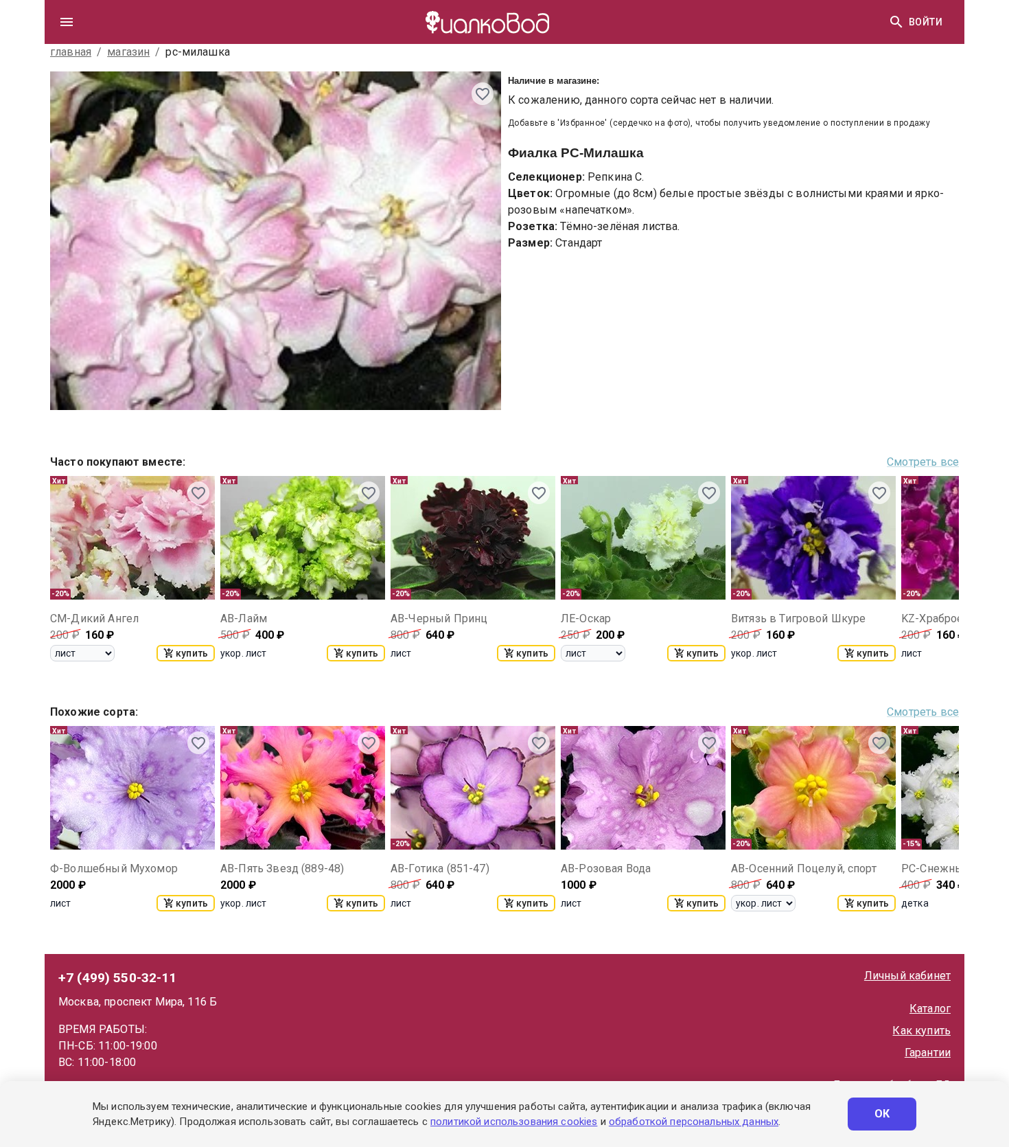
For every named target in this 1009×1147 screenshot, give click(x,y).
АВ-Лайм (243, 618)
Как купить (921, 1030)
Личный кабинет (907, 975)
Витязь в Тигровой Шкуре (798, 618)
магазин (128, 51)
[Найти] (896, 22)
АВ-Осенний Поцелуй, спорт (804, 868)
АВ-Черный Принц (439, 618)
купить (192, 653)
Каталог (930, 1008)
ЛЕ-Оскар (586, 618)
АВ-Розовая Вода (606, 868)
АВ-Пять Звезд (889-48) (282, 868)
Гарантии (928, 1052)
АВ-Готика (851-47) (440, 868)
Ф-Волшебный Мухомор (114, 868)
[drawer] (66, 22)
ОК (882, 1113)
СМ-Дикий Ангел (94, 618)
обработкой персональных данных (693, 1121)
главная (70, 51)
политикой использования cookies (513, 1121)
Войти (925, 21)
